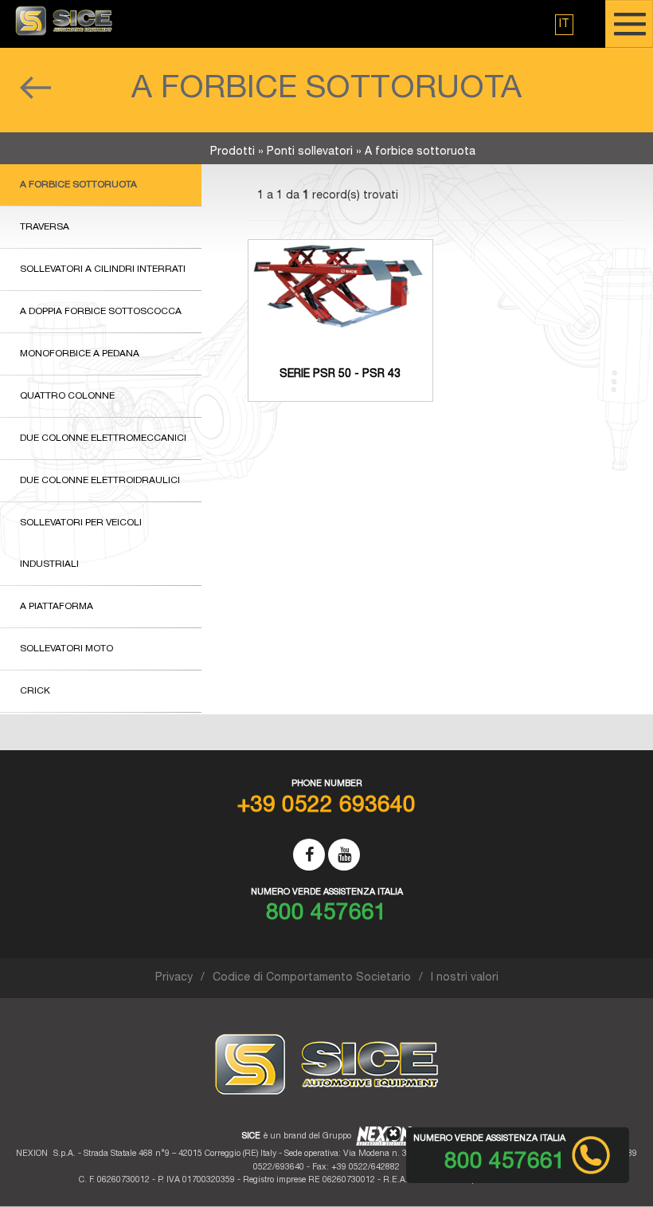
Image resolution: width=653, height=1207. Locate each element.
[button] (564, 24)
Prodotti (232, 152)
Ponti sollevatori (310, 152)
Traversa (44, 227)
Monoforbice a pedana (79, 354)
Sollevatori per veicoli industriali (81, 543)
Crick (35, 691)
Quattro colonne (67, 396)
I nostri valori (465, 978)
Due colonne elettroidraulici (100, 481)
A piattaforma (56, 606)
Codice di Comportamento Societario (312, 978)
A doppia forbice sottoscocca (101, 311)
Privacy (174, 978)
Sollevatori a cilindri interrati (103, 269)
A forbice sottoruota (78, 185)
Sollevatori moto (66, 649)
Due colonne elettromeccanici (103, 438)
